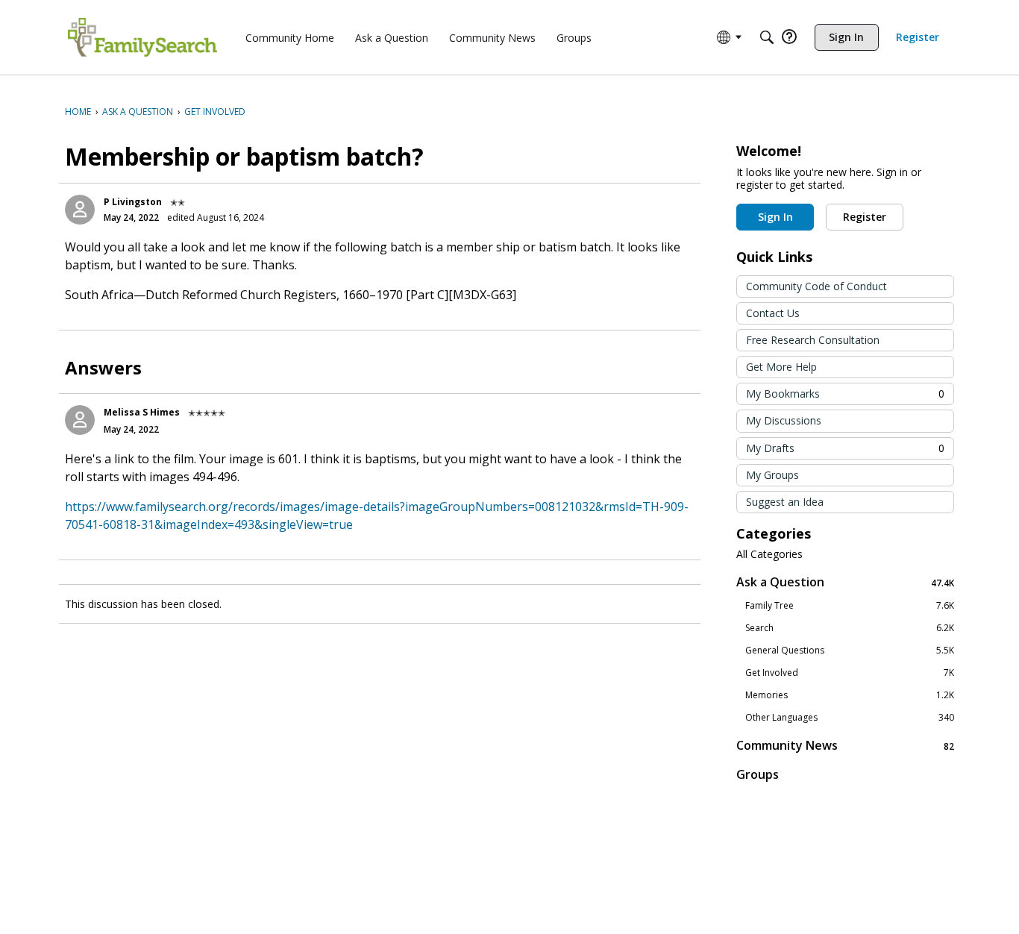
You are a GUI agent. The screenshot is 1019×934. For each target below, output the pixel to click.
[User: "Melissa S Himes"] (80, 420)
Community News (845, 745)
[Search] (766, 37)
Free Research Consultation (813, 340)
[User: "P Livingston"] (80, 210)
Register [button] (864, 217)
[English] (142, 37)
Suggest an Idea (785, 502)
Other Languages (849, 717)
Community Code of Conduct (816, 286)
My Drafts (845, 448)
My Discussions (783, 420)
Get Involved (849, 673)
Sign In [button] (775, 217)
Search (849, 628)
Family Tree (849, 605)
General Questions (849, 650)
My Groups (772, 475)
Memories (849, 695)
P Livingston (133, 201)
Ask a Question (845, 582)
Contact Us (773, 313)
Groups (757, 774)
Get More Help (781, 367)
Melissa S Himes (142, 412)
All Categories (769, 554)
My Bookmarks (845, 393)
